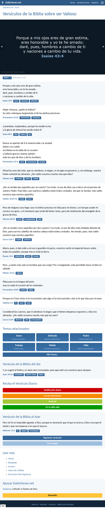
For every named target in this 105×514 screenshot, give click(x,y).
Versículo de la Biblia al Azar (21, 417)
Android (52, 401)
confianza (19, 179)
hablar (31, 290)
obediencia (19, 256)
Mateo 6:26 (8, 179)
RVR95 (6, 78)
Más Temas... (52, 355)
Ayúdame (7, 489)
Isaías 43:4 (7, 101)
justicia (23, 290)
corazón (42, 162)
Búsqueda (12, 463)
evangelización (29, 219)
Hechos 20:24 (9, 219)
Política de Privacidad (65, 505)
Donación (52, 495)
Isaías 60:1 (7, 134)
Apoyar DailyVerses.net (18, 483)
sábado (19, 273)
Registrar (95, 3)
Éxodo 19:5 (8, 256)
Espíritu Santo (31, 375)
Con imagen (52, 443)
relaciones (36, 118)
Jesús (28, 303)
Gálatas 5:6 (8, 303)
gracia (19, 219)
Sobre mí (35, 505)
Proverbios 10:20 (10, 290)
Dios (16, 134)
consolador (19, 375)
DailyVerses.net (8, 7)
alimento (19, 320)
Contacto (52, 505)
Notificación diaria (52, 390)
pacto (28, 256)
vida (39, 219)
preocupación (36, 320)
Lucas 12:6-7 (8, 239)
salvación (24, 101)
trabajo (35, 179)
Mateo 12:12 (8, 273)
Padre (27, 179)
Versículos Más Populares (19, 474)
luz (30, 134)
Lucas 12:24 (8, 320)
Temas (72, 3)
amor (16, 101)
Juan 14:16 (7, 375)
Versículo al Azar (83, 3)
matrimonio (25, 118)
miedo (22, 199)
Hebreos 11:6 (9, 431)
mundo (36, 256)
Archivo (11, 467)
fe (16, 303)
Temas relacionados (16, 329)
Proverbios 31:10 (10, 118)
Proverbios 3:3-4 (10, 162)
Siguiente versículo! (52, 438)
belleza (23, 134)
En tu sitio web (52, 407)
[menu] (102, 4)
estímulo (34, 101)
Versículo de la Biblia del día (21, 364)
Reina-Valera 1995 (19, 78)
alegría (24, 431)
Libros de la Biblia (16, 470)
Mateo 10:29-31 (10, 199)
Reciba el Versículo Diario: (20, 383)
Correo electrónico (52, 396)
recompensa (31, 162)
